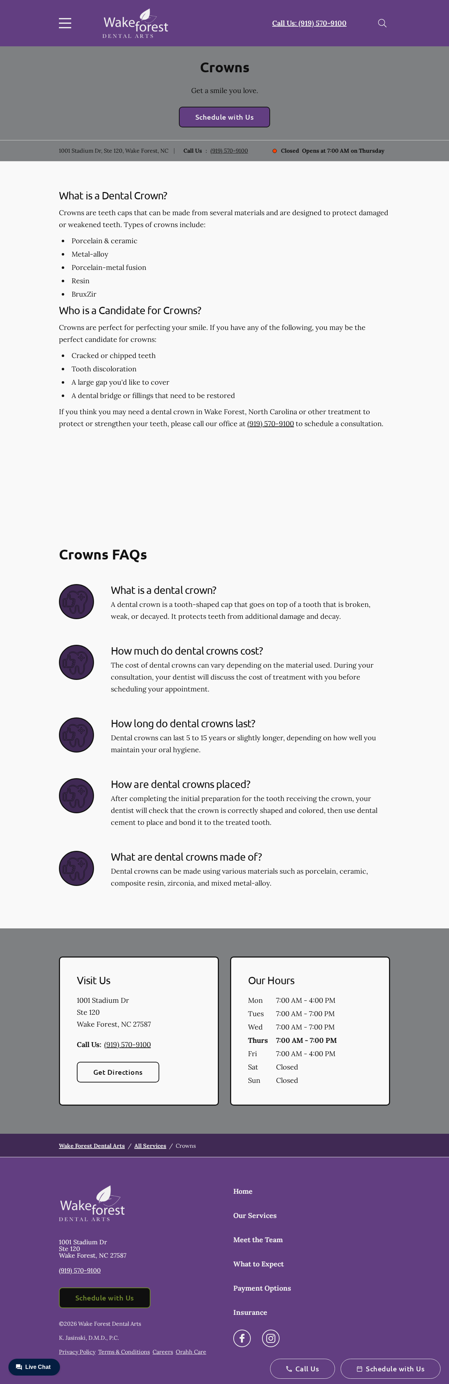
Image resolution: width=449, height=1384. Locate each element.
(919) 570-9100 (229, 150)
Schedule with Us (224, 116)
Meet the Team (258, 1239)
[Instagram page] (271, 1338)
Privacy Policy (77, 1351)
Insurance (250, 1312)
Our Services (255, 1215)
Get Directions (118, 1072)
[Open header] (66, 23)
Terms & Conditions (124, 1351)
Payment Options (262, 1288)
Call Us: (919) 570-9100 (309, 23)
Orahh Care (191, 1351)
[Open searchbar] (382, 23)
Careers (163, 1351)
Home (243, 1191)
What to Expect (258, 1263)
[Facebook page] (242, 1338)
